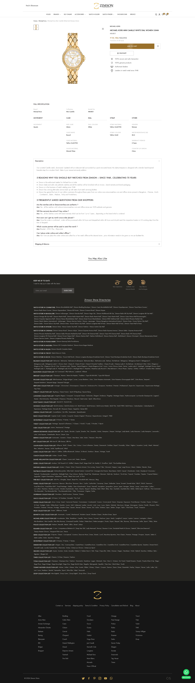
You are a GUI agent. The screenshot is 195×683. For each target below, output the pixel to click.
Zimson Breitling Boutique (82, 307)
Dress (91, 535)
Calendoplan (138, 406)
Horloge (118, 431)
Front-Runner (135, 502)
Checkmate (131, 471)
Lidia (152, 567)
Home (35, 21)
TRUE (110, 416)
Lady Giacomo (135, 431)
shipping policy (78, 605)
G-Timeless (62, 498)
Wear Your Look (74, 476)
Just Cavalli (90, 643)
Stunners (103, 474)
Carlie (86, 483)
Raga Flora (37, 564)
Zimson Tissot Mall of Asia (133, 324)
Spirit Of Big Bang (75, 392)
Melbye (150, 551)
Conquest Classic (79, 396)
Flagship (109, 396)
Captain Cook (55, 416)
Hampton (105, 431)
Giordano (58, 494)
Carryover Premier (72, 502)
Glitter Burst (54, 505)
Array (58, 502)
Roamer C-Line (107, 528)
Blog (131, 605)
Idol (72, 505)
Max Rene (76, 438)
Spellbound (59, 448)
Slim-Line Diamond (143, 528)
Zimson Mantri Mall (60, 317)
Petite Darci (88, 521)
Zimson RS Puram (73, 310)
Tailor (123, 507)
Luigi (119, 467)
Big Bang (55, 392)
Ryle (155, 551)
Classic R (71, 364)
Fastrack (36, 474)
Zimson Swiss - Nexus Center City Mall (64, 327)
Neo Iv (109, 561)
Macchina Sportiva (110, 535)
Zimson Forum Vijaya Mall (66, 336)
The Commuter (155, 489)
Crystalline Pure (124, 545)
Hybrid (137, 551)
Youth (108, 452)
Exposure (127, 502)
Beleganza (124, 361)
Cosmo (99, 502)
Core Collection (88, 445)
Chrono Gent (62, 364)
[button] (157, 46)
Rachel (51, 570)
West (75, 570)
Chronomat (64, 386)
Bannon (62, 483)
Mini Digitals (55, 573)
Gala (48, 505)
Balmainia (64, 361)
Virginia (87, 491)
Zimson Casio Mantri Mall (110, 317)
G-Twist (36, 505)
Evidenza (103, 396)
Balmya (108, 361)
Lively (145, 445)
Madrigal (141, 366)
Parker (81, 521)
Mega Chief (87, 463)
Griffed (71, 463)
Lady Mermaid (91, 528)
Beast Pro (75, 480)
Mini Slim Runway (59, 521)
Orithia (136, 369)
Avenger (57, 386)
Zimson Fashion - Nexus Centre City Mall (91, 327)
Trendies (137, 474)
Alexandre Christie (44, 627)
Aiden (66, 567)
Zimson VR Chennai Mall (90, 334)
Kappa (114, 467)
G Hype (154, 502)
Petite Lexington (98, 521)
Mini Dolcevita (44, 399)
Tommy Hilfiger (141, 631)
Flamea (73, 366)
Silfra (71, 525)
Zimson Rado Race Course (42, 310)
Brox (81, 483)
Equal (116, 445)
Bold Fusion (82, 406)
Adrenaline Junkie (60, 471)
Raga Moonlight (57, 564)
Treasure (142, 507)
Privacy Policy (104, 605)
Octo (91, 379)
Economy (152, 471)
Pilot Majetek (54, 399)
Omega (113, 616)
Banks (67, 431)
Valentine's (58, 476)
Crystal (68, 514)
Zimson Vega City (89, 313)
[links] (83, 678)
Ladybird (78, 372)
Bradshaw (73, 518)
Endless (110, 445)
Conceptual (67, 535)
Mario (133, 467)
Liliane (149, 518)
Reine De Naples (72, 375)
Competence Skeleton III (66, 528)
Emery (91, 518)
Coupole (70, 416)
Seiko (113, 639)
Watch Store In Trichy (59, 353)
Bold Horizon (91, 406)
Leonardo (155, 431)
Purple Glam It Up (148, 561)
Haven (143, 567)
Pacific (146, 505)
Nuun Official (91, 666)
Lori (35, 570)
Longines (90, 651)
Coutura (75, 535)
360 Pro (56, 480)
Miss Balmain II (112, 369)
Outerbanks (51, 434)
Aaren (55, 551)
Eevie (118, 483)
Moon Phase (122, 369)
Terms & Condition (91, 605)
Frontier (143, 502)
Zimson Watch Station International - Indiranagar (50, 321)
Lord (101, 535)
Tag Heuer (115, 658)
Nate (76, 489)
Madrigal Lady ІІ (39, 369)
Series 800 (83, 409)
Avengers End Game (101, 471)
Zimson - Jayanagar (89, 321)
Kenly (112, 518)
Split (110, 463)
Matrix (108, 505)
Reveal (78, 507)
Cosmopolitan (69, 545)
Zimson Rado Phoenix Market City (131, 319)
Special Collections (65, 424)
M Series (59, 420)
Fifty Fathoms (70, 372)
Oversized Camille (72, 521)
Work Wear (116, 564)
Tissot (138, 616)
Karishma (87, 561)
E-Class (60, 557)
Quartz (147, 535)
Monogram (134, 505)
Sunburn (116, 474)
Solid (52, 448)
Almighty (63, 480)
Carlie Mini (92, 483)
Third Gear (129, 507)
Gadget (42, 505)
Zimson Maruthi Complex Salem (61, 349)
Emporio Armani (81, 467)
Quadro (83, 459)
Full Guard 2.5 (63, 463)
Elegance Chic (38, 366)
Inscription (101, 486)
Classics (54, 557)
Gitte (108, 551)
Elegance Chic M (49, 366)
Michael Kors (42, 21)
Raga (157, 561)
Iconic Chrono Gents (115, 366)
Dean (106, 483)
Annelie (71, 551)
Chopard (65, 635)
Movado (89, 662)
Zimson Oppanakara (59, 310)
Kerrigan (126, 486)
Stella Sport (139, 489)
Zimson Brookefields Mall (64, 307)
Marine (63, 375)
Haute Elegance (82, 366)
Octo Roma (139, 379)
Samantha (57, 570)
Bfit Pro (69, 441)
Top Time (37, 389)
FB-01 (138, 483)
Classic (69, 438)
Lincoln (89, 505)
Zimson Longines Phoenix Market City (62, 338)
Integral (105, 416)
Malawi (54, 525)
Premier (116, 386)
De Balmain (129, 364)
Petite (78, 459)
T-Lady (88, 424)
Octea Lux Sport (89, 548)
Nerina (141, 505)
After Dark (70, 471)
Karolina (143, 551)
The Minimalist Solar (65, 491)
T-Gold (82, 424)
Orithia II (142, 369)
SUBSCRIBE (68, 290)
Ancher (60, 551)
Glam (128, 445)
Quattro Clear (64, 507)
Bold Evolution (58, 406)
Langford (119, 518)
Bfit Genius (61, 441)
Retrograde (93, 564)
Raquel (87, 489)
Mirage (127, 505)
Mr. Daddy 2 (97, 463)
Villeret (84, 372)
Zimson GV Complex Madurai (63, 345)
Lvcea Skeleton (83, 379)
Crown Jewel (107, 502)
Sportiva (50, 538)
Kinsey (132, 486)
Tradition (82, 375)
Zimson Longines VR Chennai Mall (45, 336)
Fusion (149, 502)
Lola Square (42, 434)
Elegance (155, 364)
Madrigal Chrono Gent (152, 366)
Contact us (59, 605)
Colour (79, 445)
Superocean (140, 386)
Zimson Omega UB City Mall (43, 317)
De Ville (65, 412)
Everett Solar (131, 483)
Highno (133, 445)
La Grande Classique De (144, 396)
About (137, 605)
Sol (93, 507)
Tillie (74, 491)
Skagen (113, 647)
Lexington (143, 518)
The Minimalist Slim (51, 491)
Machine (44, 489)
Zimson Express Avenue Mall (87, 331)
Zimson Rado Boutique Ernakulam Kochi (146, 357)
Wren (155, 521)
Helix (88, 631)
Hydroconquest (130, 396)
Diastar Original (79, 416)
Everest (96, 518)
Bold (64, 445)
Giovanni (108, 467)
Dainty (96, 445)
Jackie (84, 505)
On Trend (122, 561)
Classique (57, 375)
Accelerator (61, 518)
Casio (64, 624)
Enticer (77, 452)
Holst (132, 551)
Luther (152, 486)
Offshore (59, 511)
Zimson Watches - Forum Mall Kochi (62, 357)
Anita (65, 551)
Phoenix (152, 505)
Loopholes (54, 474)
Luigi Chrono (126, 467)
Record (76, 399)
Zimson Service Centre (74, 321)
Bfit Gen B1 (53, 441)
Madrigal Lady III (51, 369)
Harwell (94, 486)
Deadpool (144, 471)
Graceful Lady (38, 548)
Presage (134, 535)
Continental (92, 502)
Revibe (81, 474)
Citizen (64, 627)
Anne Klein (42, 620)
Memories (61, 548)
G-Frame (54, 498)
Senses (47, 448)
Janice (116, 486)
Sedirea (158, 369)
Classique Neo (64, 561)
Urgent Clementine (48, 476)
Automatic (55, 438)
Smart (63, 434)
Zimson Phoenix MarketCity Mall (44, 334)
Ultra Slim (99, 438)
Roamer (113, 635)
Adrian (61, 567)
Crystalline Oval (113, 545)
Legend (156, 396)
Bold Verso (129, 406)
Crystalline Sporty (136, 545)
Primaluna (70, 399)
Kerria (125, 366)
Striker (113, 507)
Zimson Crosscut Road (87, 310)
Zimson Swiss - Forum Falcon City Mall (135, 321)
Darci (85, 518)
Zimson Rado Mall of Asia (115, 324)
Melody (113, 505)
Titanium (91, 438)
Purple (139, 561)
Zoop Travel (92, 573)
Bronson (76, 483)
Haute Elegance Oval (95, 366)
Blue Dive (69, 483)
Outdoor (91, 452)
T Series (72, 420)
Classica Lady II (120, 364)
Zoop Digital (73, 573)
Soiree (89, 507)
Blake (86, 567)
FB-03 (143, 483)
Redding (93, 489)
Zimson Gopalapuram (120, 307)
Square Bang (86, 392)
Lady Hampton (146, 431)
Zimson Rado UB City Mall (123, 313)
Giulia (99, 431)
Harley (132, 567)
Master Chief (79, 463)
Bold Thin (113, 406)
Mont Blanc (91, 658)
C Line (55, 528)
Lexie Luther (144, 486)
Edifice (60, 452)
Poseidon (37, 507)
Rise (35, 448)
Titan (137, 620)
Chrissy (91, 567)
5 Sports (54, 535)
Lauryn (125, 518)
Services (68, 605)
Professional (124, 386)
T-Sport (100, 424)
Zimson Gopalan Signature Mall (44, 319)
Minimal (155, 445)
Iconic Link (71, 459)
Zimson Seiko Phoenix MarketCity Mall (68, 334)
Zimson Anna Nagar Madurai (83, 345)
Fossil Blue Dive (39, 486)
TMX (137, 627)
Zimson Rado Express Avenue (107, 331)
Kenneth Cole (91, 647)
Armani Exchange (44, 624)
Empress (120, 502)
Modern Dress (107, 514)
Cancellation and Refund (119, 605)
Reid (98, 489)
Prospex (141, 535)
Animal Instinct (79, 471)
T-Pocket (94, 424)
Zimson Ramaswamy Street (148, 336)
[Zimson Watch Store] (103, 5)
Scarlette (116, 489)
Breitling (65, 616)
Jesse (120, 486)
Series (84, 507)
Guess (89, 627)
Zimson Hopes (100, 310)
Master (36, 399)
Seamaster (72, 412)
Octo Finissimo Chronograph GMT (123, 379)
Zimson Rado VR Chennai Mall (131, 334)
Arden (55, 455)
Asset (63, 502)
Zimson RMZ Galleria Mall (110, 319)
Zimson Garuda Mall (76, 313)
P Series (65, 420)
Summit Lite (68, 402)
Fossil (89, 616)
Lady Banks (125, 431)
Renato (144, 467)
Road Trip (88, 474)
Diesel (64, 647)
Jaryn (108, 518)
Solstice (102, 507)
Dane (114, 567)
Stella (132, 489)
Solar (86, 438)
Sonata (113, 651)
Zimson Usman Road (60, 331)
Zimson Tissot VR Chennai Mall (110, 334)
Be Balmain (116, 361)
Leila (148, 567)
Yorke (93, 491)
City (74, 445)
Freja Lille (103, 551)
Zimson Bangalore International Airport (109, 321)
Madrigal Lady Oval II (65, 369)
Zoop (137, 639)
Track (136, 507)
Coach (60, 455)
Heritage (55, 424)
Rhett (103, 489)
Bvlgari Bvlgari (68, 379)
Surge (118, 507)
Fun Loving (91, 467)
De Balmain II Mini (140, 364)
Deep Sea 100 (80, 528)
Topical (130, 474)
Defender (112, 483)
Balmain (40, 631)
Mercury (92, 480)
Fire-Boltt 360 (83, 480)
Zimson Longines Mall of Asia (95, 324)
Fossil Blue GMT (50, 486)
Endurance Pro (92, 386)
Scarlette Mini (125, 489)
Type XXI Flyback (104, 375)
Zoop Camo (64, 573)
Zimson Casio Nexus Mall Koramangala (133, 317)
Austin (81, 567)
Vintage (102, 452)
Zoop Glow (82, 573)
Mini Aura (120, 505)
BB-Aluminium (57, 379)
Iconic (105, 366)
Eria (58, 366)
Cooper (103, 567)
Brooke (72, 431)
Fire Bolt (65, 658)
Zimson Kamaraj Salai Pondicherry (68, 341)
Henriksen (126, 551)
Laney (137, 486)
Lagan (93, 561)
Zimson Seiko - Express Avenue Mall (130, 331)
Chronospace (74, 386)
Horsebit (70, 498)
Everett (123, 483)
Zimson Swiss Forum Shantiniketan (90, 319)
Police (113, 624)
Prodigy (56, 507)
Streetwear (95, 474)
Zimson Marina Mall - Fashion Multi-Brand (89, 336)
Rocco (58, 434)
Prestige (67, 427)
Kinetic (96, 535)
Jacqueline (109, 486)
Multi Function (67, 494)
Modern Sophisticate (67, 489)
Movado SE (57, 409)
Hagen (120, 551)
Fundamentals (45, 474)
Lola (35, 434)
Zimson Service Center (41, 338)
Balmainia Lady (100, 361)
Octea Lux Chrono (77, 548)
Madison (45, 570)
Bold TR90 (120, 406)
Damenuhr (103, 445)
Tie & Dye (123, 474)
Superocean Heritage (152, 386)
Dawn (114, 502)
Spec (108, 507)
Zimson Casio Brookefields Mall (102, 307)
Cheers (69, 445)
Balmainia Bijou (89, 361)
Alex (76, 567)
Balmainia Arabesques (75, 361)
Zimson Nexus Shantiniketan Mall (67, 319)
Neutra (81, 489)
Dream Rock (154, 545)
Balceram (57, 361)
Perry (65, 455)
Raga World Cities (77, 564)
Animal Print (89, 471)
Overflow (105, 463)
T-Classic (76, 424)
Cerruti (64, 631)
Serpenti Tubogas (63, 382)
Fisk (93, 551)
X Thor (82, 476)
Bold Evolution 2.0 (71, 406)
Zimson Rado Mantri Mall (75, 317)
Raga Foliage (46, 564)
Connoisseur (83, 502)
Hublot (89, 635)
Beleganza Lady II (51, 364)
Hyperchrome (97, 416)
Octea (68, 548)
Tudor (138, 624)
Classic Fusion (64, 392)
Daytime (145, 545)
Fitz (88, 431)
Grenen (114, 551)
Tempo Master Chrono (41, 532)
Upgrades (37, 476)
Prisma (81, 494)
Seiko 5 (153, 535)
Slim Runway (134, 521)
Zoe (67, 434)
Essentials (125, 567)
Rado (113, 631)
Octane (115, 561)
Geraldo (93, 431)
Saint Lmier (83, 399)
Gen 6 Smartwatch (80, 486)
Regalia (86, 564)
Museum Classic (67, 409)
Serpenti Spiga (51, 382)
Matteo (138, 467)
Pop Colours (74, 474)
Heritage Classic (119, 396)
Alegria (57, 545)
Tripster (143, 474)
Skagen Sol (44, 554)
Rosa (149, 467)
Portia (107, 521)
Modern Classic (96, 514)
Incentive (139, 445)
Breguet (41, 651)
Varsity (65, 476)
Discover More (83, 535)
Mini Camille (49, 521)
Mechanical (59, 427)
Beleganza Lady (39, 364)
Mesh (150, 445)
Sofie (141, 521)
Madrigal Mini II (79, 369)
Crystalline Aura (90, 545)
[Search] (156, 14)
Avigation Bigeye (60, 396)
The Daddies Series (119, 463)
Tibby (151, 521)
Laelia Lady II (132, 366)
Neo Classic (121, 535)
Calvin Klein (66, 620)
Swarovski (114, 654)
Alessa (72, 567)
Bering (40, 635)
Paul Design (115, 620)
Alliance (59, 445)
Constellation (57, 412)
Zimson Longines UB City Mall (142, 313)
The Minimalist (38, 491)
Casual (124, 471)
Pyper (112, 521)
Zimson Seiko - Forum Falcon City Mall (46, 324)
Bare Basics (112, 471)
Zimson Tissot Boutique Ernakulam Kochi (118, 357)
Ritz (122, 521)
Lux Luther (37, 489)
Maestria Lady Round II (99, 369)
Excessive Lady (65, 366)
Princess (50, 507)
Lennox (136, 518)
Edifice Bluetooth (68, 452)
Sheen (97, 452)
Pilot (157, 505)
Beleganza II (146, 361)
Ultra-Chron (97, 399)
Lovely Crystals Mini (50, 548)
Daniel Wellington (68, 643)
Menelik (60, 525)
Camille (80, 518)
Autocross (55, 483)
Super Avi (132, 386)
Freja (96, 551)
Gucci (89, 624)
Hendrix (62, 505)
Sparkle (100, 564)
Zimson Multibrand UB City (105, 313)
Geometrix (79, 561)
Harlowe (102, 518)
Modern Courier (54, 489)
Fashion (72, 557)
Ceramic (63, 438)
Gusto (53, 511)
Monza (99, 528)
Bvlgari (40, 647)
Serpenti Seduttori (40, 382)
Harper (112, 431)
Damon (109, 567)
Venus (66, 532)
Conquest (70, 396)
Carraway (100, 483)
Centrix (64, 416)
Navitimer (109, 386)
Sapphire (76, 409)
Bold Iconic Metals (103, 406)
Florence (88, 416)
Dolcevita (89, 396)
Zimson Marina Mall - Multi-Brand (114, 336)
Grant (89, 486)
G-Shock (84, 452)
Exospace (102, 386)
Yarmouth (82, 570)
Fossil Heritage (62, 486)
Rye (111, 489)
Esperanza (37, 409)
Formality (122, 445)
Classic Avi (83, 386)
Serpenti (146, 379)
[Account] (159, 14)
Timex (113, 662)
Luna (103, 505)
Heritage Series (47, 409)
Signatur (36, 554)
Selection (41, 448)
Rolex (113, 627)
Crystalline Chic (101, 545)
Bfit (39, 643)
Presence (63, 399)
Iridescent (78, 505)
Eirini (149, 364)
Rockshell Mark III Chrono (121, 528)
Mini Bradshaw (38, 521)
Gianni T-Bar (100, 467)
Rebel (66, 525)
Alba (39, 616)
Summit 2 (60, 402)
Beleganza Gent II (134, 361)
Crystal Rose (79, 545)
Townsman (80, 491)
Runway (126, 521)
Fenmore (149, 483)
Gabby (70, 486)
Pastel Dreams (131, 561)
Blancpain (41, 639)
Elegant (96, 396)
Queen (72, 507)
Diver (73, 467)
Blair (67, 518)
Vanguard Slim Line (56, 532)
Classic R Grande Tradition (94, 364)
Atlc (62, 431)
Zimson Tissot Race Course (138, 307)
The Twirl (77, 498)
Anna (53, 502)
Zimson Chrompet (132, 336)
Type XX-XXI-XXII (91, 375)
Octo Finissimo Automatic (102, 379)
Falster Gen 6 (86, 551)
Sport (115, 514)
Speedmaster (81, 412)
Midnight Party (63, 474)
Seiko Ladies (38, 538)
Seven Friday (115, 643)
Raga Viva (66, 564)
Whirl (66, 448)
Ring (97, 480)
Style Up (110, 474)
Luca (39, 570)
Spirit (90, 399)
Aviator (62, 467)
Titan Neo (108, 564)
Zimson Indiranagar (61, 313)
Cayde (78, 431)
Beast (69, 480)
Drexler (83, 431)
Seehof (133, 528)
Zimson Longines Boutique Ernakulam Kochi (90, 357)
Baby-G (54, 452)
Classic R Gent (79, 364)
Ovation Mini (150, 369)
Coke (137, 471)
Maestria (87, 369)
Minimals (99, 561)
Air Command (59, 372)
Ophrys (130, 369)
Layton (130, 518)
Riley (107, 489)
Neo (104, 561)
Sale (81, 438)
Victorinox (139, 635)
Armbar (54, 463)
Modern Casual (85, 514)
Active (53, 427)
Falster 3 (77, 551)
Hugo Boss (91, 639)
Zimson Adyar (72, 331)
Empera (66, 557)
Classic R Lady (109, 364)
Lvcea (75, 379)
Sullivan (146, 489)
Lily (156, 567)
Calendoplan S (149, 406)
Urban (81, 525)
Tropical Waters (152, 474)
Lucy (98, 505)
